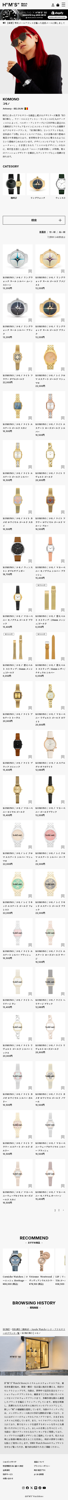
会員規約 (6, 1470)
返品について (39, 1462)
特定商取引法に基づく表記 (13, 1466)
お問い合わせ (8, 1478)
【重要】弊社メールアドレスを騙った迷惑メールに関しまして (35, 22)
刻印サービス (8, 1474)
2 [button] (59, 1210)
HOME (6, 1329)
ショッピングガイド (9, 1462)
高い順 (62, 231)
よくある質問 (39, 1474)
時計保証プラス (40, 1470)
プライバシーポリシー (42, 1466)
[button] (63, 1210)
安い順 (52, 231)
